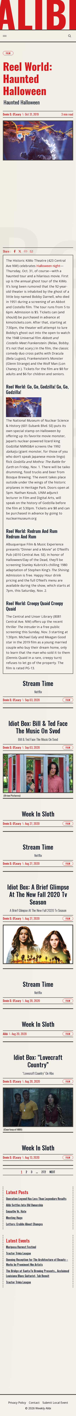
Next (52, 1172)
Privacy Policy (17, 1403)
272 (43, 1172)
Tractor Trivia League (18, 1253)
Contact (34, 1403)
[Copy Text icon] (25, 251)
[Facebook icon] (15, 251)
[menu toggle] (5, 36)
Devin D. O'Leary (12, 114)
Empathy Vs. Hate (16, 1211)
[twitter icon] (19, 251)
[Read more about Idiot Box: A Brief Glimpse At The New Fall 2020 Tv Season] (38, 946)
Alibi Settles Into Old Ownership (24, 1205)
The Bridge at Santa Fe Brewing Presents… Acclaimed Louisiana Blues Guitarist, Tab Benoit (37, 1273)
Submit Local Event (55, 1403)
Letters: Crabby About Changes (24, 1224)
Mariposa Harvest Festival (21, 1247)
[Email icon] (31, 251)
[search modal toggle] (69, 36)
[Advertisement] (38, 204)
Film (8, 53)
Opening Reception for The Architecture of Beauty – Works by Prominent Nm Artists (37, 1262)
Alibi (5, 1034)
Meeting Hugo (14, 1218)
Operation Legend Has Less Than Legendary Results (36, 1199)
